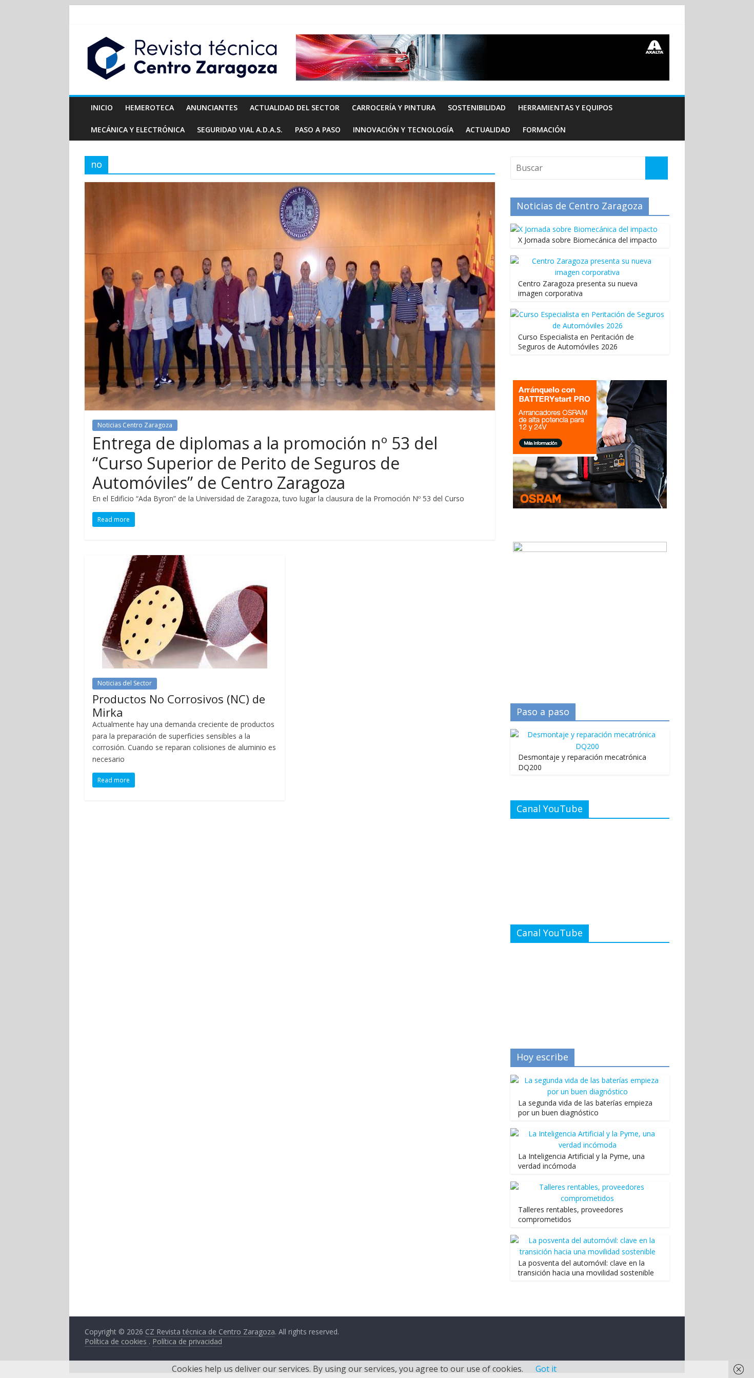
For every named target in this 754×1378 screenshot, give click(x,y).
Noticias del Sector (124, 683)
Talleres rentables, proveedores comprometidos (570, 1215)
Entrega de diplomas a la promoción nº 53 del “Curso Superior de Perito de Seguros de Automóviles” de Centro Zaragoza (265, 463)
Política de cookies (117, 1341)
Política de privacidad (187, 1341)
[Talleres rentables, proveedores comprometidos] (587, 1187)
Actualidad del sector (295, 107)
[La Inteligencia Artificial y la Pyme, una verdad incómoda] (587, 1133)
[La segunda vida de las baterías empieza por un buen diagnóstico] (587, 1080)
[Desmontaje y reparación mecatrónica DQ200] (587, 734)
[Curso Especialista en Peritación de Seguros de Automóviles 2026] (587, 314)
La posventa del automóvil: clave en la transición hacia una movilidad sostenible (586, 1268)
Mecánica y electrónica (138, 129)
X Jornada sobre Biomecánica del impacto (587, 240)
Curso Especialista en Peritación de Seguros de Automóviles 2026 (576, 342)
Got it (546, 1368)
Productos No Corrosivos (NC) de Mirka (178, 705)
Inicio (102, 107)
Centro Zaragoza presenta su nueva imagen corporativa (578, 289)
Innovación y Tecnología (403, 129)
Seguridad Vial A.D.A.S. (240, 129)
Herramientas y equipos (565, 107)
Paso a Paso (318, 129)
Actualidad (488, 129)
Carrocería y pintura (393, 107)
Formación (544, 129)
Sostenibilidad (477, 107)
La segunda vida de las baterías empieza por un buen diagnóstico (585, 1108)
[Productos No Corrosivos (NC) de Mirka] (184, 561)
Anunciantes (211, 107)
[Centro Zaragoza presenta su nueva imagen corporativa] (587, 261)
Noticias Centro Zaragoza (134, 425)
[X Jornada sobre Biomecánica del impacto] (584, 229)
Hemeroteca (149, 107)
